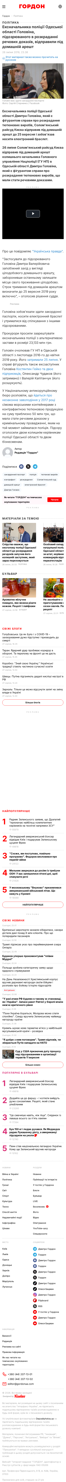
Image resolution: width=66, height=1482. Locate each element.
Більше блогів (32, 702)
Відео (36, 1217)
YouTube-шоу (40, 1228)
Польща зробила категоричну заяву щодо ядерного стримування (27, 969)
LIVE (35, 1201)
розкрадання (26, 479)
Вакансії (6, 1335)
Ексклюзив (39, 1206)
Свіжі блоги (12, 628)
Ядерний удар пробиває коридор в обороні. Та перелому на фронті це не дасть (29, 652)
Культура (7, 1201)
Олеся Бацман (46, 1289)
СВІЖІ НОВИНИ (13, 920)
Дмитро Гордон (47, 1249)
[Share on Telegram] (35, 466)
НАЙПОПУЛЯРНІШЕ (16, 811)
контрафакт (10, 479)
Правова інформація (13, 1352)
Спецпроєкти (40, 1233)
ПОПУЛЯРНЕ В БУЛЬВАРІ (20, 1072)
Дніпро (6, 1276)
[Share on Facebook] (21, 466)
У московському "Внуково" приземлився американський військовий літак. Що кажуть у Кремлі (35, 890)
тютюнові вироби (49, 474)
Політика (18, 16)
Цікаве (6, 1228)
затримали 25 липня (42, 360)
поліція (33, 474)
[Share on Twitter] (28, 466)
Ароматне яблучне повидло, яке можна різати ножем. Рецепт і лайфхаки (19, 603)
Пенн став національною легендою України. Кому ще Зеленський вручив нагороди (35, 1148)
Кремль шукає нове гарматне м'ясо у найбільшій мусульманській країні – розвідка (32, 1029)
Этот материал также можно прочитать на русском (32, 58)
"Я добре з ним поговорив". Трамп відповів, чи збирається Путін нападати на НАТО (31, 1041)
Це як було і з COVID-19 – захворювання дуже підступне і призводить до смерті (30, 637)
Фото (36, 1212)
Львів (5, 1254)
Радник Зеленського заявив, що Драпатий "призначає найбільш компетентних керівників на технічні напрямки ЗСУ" (34, 822)
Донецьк (7, 1265)
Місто (5, 1242)
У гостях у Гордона (43, 1185)
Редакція (7, 1341)
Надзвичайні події (12, 1217)
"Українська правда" (47, 251)
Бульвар (9, 573)
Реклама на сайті (11, 1346)
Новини (6, 1167)
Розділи (37, 1167)
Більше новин (32, 1064)
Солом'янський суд (46, 479)
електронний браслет (35, 485)
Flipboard (43, 1300)
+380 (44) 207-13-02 (20, 1379)
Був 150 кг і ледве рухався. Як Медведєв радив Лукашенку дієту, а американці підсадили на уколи (34, 1132)
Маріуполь (8, 1281)
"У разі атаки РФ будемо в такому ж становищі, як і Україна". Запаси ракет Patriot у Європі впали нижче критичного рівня (32, 1001)
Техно (5, 1206)
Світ (4, 1190)
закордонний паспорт (14, 474)
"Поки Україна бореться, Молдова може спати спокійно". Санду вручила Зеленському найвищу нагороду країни (31, 1016)
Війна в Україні (10, 1174)
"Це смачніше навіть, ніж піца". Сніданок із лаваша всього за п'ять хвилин (35, 1117)
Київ (4, 1248)
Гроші (5, 1185)
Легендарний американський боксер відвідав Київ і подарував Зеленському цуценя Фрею (33, 839)
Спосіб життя (9, 1212)
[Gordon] (32, 6)
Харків (5, 1270)
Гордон (6, 16)
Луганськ (7, 1286)
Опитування (39, 1223)
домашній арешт (12, 485)
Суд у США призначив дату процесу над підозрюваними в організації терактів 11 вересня (38, 1054)
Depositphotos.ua (45, 1418)
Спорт (5, 1195)
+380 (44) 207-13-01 (20, 1374)
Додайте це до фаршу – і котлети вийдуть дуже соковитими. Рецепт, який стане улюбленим (34, 1101)
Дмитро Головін (11, 490)
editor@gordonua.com (21, 1383)
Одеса (5, 1259)
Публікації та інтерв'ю (45, 1179)
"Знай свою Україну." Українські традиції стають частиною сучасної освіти (28, 665)
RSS (40, 1306)
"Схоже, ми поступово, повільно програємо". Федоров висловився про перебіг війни (33, 856)
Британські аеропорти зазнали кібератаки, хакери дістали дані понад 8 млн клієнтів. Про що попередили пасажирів (32, 933)
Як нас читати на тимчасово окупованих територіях (15, 1361)
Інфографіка (8, 1223)
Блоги (36, 1190)
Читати (54, 499)
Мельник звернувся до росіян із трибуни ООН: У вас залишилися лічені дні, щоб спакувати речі (34, 873)
